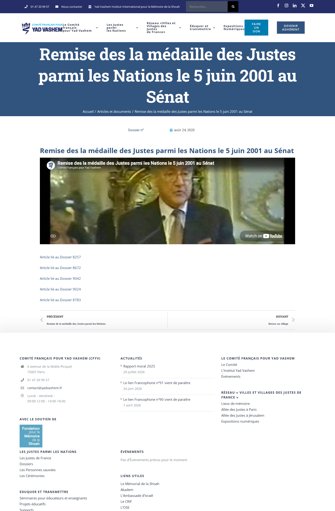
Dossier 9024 (70, 289)
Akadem (127, 489)
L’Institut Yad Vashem (238, 370)
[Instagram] (286, 5)
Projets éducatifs (33, 504)
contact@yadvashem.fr (44, 388)
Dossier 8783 (70, 300)
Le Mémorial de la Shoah (140, 483)
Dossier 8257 (70, 257)
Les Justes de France (35, 458)
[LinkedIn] (294, 5)
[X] (303, 5)
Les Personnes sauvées (38, 469)
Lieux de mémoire (235, 403)
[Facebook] (278, 5)
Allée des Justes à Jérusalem (242, 415)
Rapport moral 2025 (139, 366)
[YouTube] (311, 5)
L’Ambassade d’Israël (137, 495)
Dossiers (26, 464)
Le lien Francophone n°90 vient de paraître (156, 399)
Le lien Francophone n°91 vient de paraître (156, 382)
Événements (230, 376)
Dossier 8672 (70, 267)
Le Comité (229, 364)
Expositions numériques (240, 421)
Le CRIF (126, 501)
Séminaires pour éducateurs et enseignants (53, 498)
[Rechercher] (212, 6)
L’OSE (125, 507)
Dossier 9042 (70, 278)
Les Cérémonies (32, 475)
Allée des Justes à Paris (239, 409)
